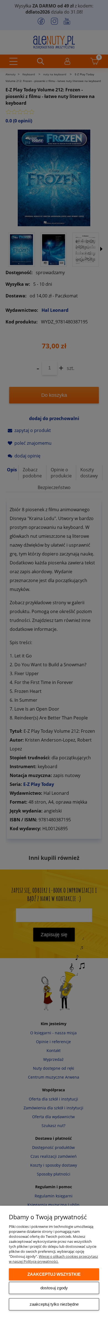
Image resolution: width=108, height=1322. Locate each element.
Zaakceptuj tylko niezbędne (54, 1304)
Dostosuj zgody (54, 1287)
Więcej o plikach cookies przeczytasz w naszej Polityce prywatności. (53, 1259)
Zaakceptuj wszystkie (54, 1274)
